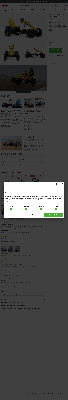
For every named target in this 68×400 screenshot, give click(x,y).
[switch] (26, 209)
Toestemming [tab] (14, 188)
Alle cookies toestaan (53, 214)
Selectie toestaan (34, 214)
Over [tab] (54, 188)
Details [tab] (34, 188)
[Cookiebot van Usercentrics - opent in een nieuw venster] (57, 184)
